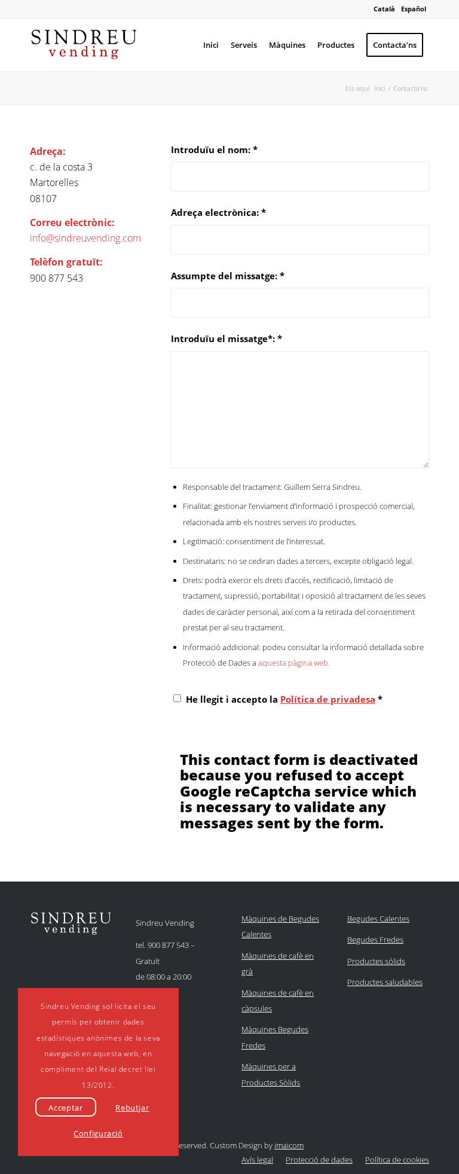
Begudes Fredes (375, 939)
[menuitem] (211, 45)
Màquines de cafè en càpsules (277, 1000)
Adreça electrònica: (218, 212)
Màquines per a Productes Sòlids (270, 1074)
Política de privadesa (327, 699)
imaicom (289, 1145)
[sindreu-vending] (83, 45)
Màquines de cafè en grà (277, 963)
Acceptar (65, 1107)
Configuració (98, 1133)
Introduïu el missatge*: (226, 338)
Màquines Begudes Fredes (274, 1037)
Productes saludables (385, 982)
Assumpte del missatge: (227, 276)
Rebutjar (132, 1107)
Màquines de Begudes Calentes (280, 926)
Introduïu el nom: (214, 149)
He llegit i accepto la (284, 699)
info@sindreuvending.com (85, 238)
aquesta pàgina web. (294, 662)
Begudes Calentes (378, 918)
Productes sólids (376, 961)
